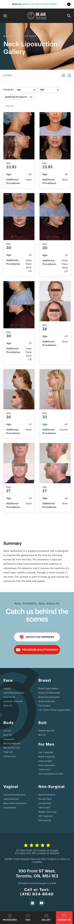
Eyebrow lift (9, 697)
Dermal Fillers (45, 799)
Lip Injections (44, 803)
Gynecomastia (45, 761)
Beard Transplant (46, 757)
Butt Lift (42, 735)
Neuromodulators (46, 795)
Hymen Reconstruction (14, 795)
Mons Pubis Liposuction (14, 803)
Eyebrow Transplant (13, 701)
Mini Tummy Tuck (11, 748)
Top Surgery (44, 706)
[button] (26, 90)
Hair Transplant (45, 752)
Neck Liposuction (46, 765)
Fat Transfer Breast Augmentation (54, 710)
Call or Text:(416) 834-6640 (37, 892)
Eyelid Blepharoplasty (13, 693)
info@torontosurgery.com (37, 883)
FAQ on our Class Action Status (40, 4)
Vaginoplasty (9, 808)
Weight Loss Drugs (47, 812)
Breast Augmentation (48, 689)
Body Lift (7, 735)
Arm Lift (7, 731)
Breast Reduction (46, 701)
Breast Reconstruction (49, 697)
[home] (37, 16)
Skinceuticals (44, 820)
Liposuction (9, 739)
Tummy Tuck (9, 756)
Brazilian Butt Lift (46, 731)
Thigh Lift (7, 752)
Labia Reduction (11, 799)
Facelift (6, 689)
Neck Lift (7, 706)
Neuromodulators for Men (50, 774)
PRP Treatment (45, 816)
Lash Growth (44, 808)
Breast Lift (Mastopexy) (49, 693)
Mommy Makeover (12, 744)
